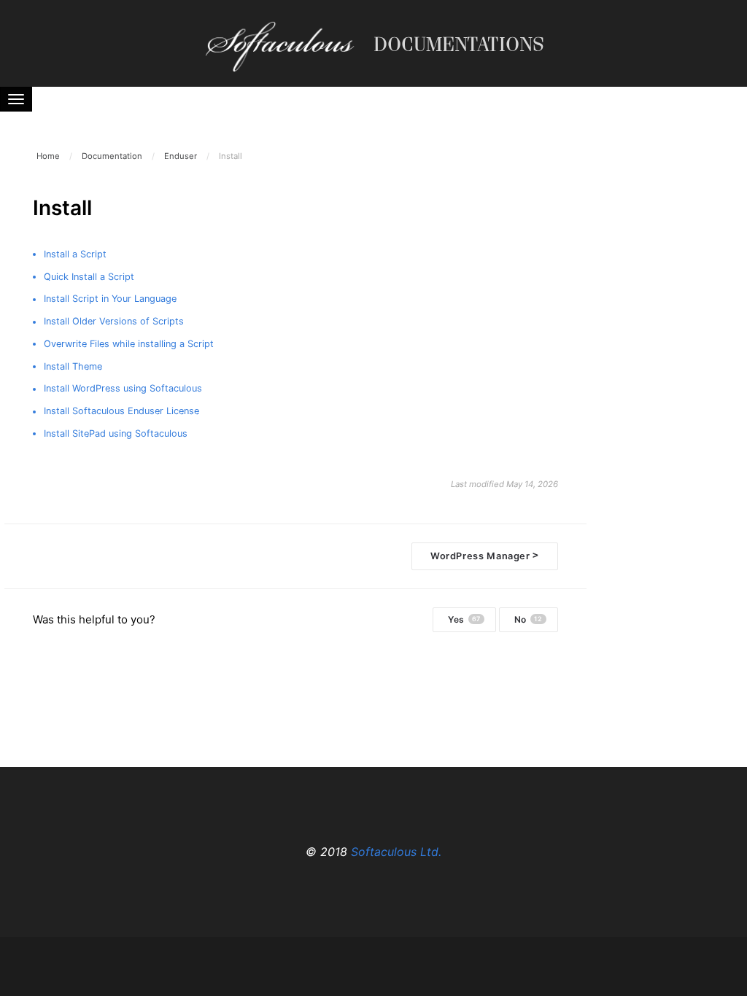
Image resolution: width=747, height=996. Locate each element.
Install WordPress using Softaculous (123, 388)
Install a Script (75, 254)
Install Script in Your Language (110, 298)
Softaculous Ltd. (396, 851)
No (528, 619)
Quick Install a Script (89, 276)
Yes (464, 619)
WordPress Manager (484, 555)
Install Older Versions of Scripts (114, 321)
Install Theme (73, 366)
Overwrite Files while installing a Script (129, 343)
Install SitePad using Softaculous (115, 433)
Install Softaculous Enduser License (121, 410)
